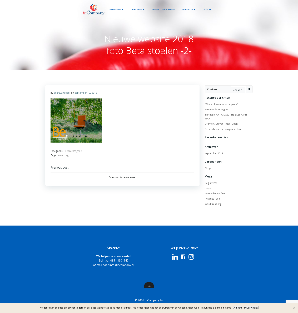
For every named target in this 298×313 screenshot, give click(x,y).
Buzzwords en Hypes (216, 109)
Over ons (187, 9)
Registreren (211, 183)
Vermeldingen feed (215, 193)
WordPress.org (213, 204)
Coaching (136, 9)
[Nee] (293, 308)
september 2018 (214, 153)
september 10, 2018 (86, 92)
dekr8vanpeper (62, 92)
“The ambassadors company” (221, 104)
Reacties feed (212, 198)
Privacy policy (251, 307)
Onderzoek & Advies (163, 9)
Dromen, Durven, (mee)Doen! (221, 123)
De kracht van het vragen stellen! (223, 129)
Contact (208, 9)
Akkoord (238, 307)
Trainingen (114, 9)
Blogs (208, 168)
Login (208, 188)
